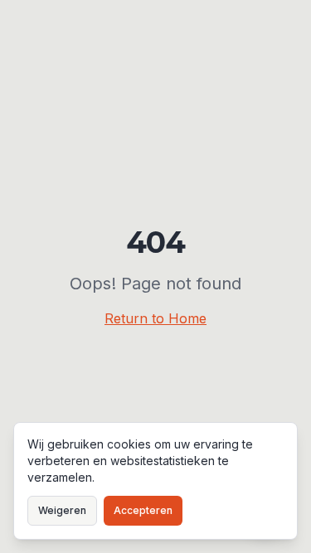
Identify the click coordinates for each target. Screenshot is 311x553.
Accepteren (143, 510)
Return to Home (155, 318)
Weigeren (62, 510)
